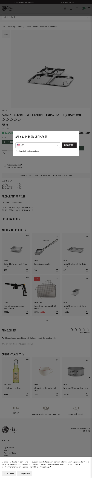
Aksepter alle (24, 474)
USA (22, 145)
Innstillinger (9, 474)
